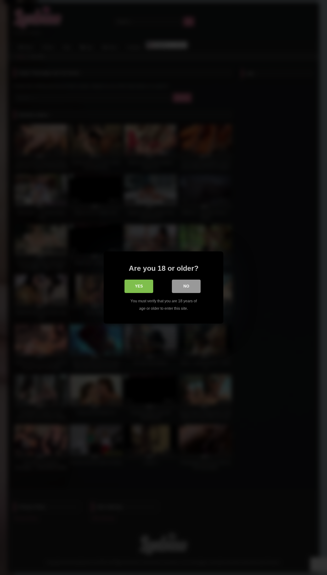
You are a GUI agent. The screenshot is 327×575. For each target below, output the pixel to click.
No (186, 286)
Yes (139, 286)
